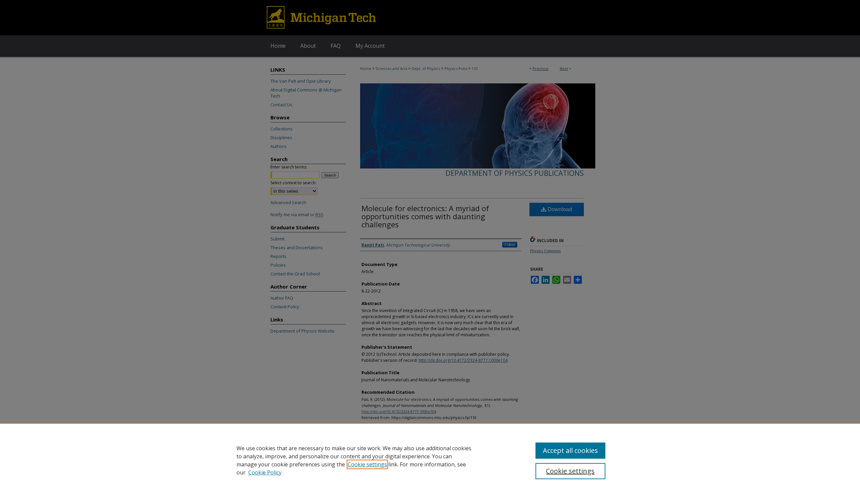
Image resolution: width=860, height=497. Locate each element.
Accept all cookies (570, 450)
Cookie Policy (265, 472)
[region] (430, 460)
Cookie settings (367, 464)
